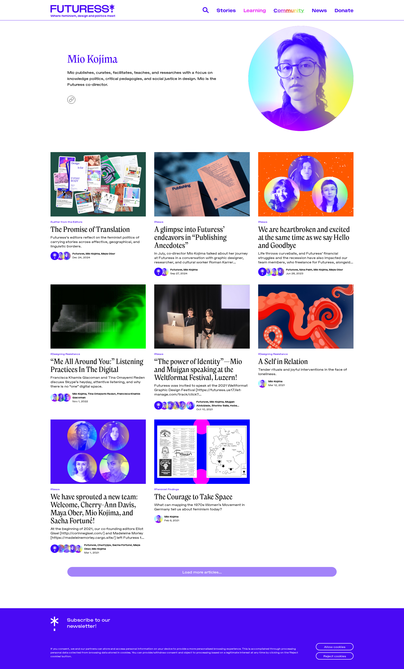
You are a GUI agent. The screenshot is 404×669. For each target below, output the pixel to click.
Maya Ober (108, 253)
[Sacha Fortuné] (66, 548)
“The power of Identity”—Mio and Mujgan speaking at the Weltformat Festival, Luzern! (198, 369)
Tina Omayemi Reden (102, 393)
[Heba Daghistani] (182, 405)
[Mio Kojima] (60, 256)
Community (289, 10)
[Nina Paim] (268, 272)
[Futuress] (54, 256)
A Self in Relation (283, 361)
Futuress (78, 253)
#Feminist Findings (166, 489)
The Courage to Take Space (193, 497)
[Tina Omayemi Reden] (60, 397)
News (319, 10)
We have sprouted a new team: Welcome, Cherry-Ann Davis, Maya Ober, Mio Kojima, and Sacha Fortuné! (94, 509)
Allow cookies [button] (334, 646)
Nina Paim (305, 269)
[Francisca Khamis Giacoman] (66, 397)
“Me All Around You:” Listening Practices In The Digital (96, 365)
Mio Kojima (93, 253)
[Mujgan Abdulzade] (170, 405)
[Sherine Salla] (176, 405)
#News (158, 221)
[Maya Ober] (66, 256)
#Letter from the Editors (66, 221)
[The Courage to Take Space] (202, 451)
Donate (344, 10)
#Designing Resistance (65, 353)
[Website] (71, 100)
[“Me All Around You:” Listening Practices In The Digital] (98, 316)
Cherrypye (104, 544)
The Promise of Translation (90, 229)
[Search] (206, 10)
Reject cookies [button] (334, 656)
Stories (226, 10)
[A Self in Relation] (306, 316)
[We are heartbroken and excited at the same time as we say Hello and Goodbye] (306, 184)
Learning (254, 10)
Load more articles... (202, 571)
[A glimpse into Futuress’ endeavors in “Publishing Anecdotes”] (202, 184)
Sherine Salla (220, 405)
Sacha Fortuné (122, 544)
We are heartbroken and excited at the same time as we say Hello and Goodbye (304, 237)
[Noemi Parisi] (190, 405)
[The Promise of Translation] (98, 184)
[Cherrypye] (60, 548)
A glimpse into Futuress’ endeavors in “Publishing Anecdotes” (190, 237)
